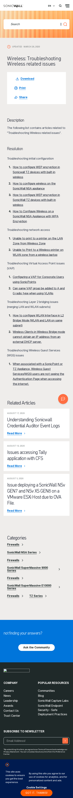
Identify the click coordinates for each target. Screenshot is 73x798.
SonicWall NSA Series (22, 552)
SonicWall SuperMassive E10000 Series (29, 587)
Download (27, 78)
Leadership (11, 700)
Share (23, 97)
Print (22, 88)
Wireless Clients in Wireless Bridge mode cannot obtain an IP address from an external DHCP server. (39, 337)
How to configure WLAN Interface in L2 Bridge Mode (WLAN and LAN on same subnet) (38, 320)
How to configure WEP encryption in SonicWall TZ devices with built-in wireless (36, 200)
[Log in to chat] (63, 399)
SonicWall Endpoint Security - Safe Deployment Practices (52, 710)
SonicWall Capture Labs (53, 700)
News (7, 695)
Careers (9, 690)
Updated (17, 47)
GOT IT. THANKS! (37, 792)
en (49, 6)
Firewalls (13, 544)
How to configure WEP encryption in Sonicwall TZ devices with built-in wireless (36, 172)
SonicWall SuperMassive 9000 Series (27, 569)
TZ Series (36, 596)
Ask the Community (36, 647)
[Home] (13, 6)
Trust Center (12, 715)
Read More (14, 433)
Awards (8, 705)
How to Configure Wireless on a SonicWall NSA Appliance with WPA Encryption (35, 216)
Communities (46, 690)
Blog (41, 695)
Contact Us (11, 710)
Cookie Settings (36, 787)
